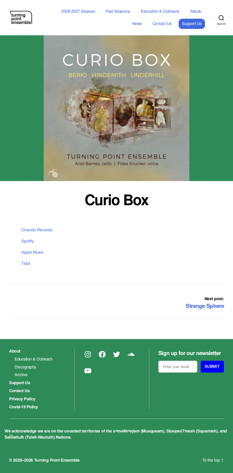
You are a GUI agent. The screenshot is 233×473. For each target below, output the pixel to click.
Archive (21, 374)
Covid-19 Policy (23, 407)
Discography (25, 367)
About (195, 11)
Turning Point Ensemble (57, 460)
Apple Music (32, 252)
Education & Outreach (160, 11)
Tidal (25, 263)
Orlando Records (36, 230)
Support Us (192, 23)
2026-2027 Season (77, 11)
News (137, 23)
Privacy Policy (22, 399)
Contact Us (162, 23)
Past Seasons (117, 11)
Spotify (27, 241)
